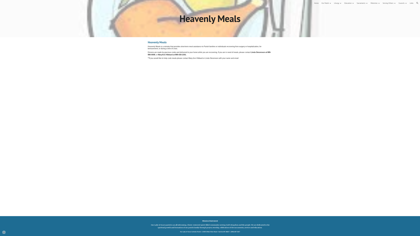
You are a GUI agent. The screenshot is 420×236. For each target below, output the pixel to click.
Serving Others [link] (388, 3)
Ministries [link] (374, 3)
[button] (417, 3)
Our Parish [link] (325, 3)
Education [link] (348, 3)
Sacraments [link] (361, 3)
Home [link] (316, 3)
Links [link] (411, 3)
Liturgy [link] (336, 3)
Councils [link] (402, 3)
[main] (210, 18)
